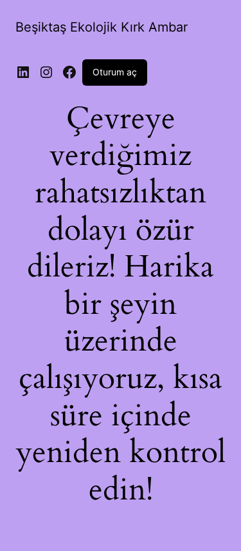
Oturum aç (115, 71)
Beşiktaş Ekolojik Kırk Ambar (101, 27)
